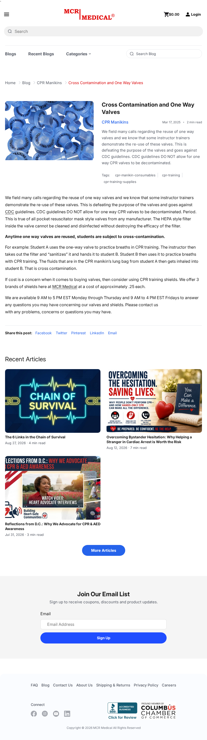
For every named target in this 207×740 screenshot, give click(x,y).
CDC (9, 211)
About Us (84, 685)
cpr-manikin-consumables (135, 175)
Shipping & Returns (113, 685)
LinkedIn (97, 333)
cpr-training (171, 175)
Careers (169, 685)
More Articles (103, 550)
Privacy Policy (146, 685)
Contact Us (63, 685)
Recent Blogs (41, 53)
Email (112, 333)
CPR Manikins (49, 82)
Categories (76, 53)
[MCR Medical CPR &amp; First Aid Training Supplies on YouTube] (56, 714)
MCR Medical (64, 286)
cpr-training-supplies (120, 182)
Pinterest (78, 333)
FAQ (34, 685)
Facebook (43, 333)
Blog (26, 82)
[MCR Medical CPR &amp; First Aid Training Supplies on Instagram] (45, 714)
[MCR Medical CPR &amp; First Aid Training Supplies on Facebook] (34, 714)
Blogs (10, 53)
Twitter (61, 333)
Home (10, 82)
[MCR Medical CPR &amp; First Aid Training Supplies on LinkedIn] (67, 714)
